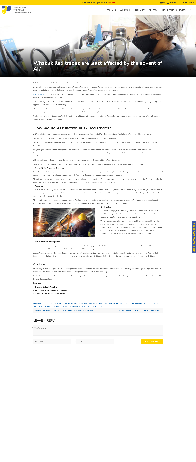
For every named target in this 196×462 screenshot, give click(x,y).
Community (140, 10)
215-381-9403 (187, 2)
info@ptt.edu (169, 2)
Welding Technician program (99, 306)
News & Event (168, 10)
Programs (111, 10)
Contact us (181, 10)
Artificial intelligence (41, 94)
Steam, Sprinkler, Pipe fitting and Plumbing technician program (63, 306)
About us (153, 10)
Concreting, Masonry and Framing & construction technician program (104, 303)
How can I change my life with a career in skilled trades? (138, 310)
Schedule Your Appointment (98, 2)
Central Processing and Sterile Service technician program (55, 303)
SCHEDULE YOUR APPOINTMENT (194, 238)
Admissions (125, 10)
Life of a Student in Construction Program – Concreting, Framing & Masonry (64, 310)
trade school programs (73, 246)
